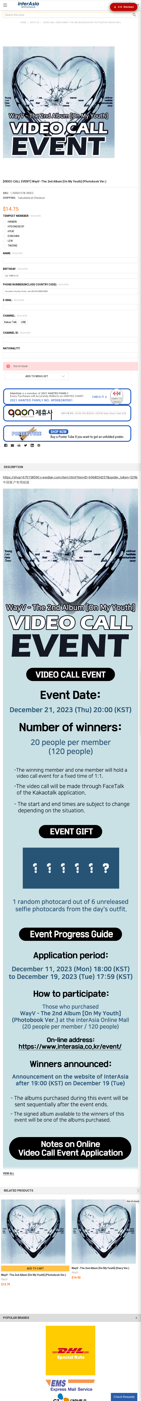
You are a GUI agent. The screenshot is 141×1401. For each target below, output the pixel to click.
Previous (129, 1191)
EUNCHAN (13, 236)
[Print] (19, 445)
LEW (10, 240)
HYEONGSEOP (16, 226)
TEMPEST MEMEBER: (22, 215)
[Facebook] (6, 445)
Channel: (15, 315)
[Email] (12, 445)
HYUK (11, 231)
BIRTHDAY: (15, 268)
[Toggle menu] (5, 5)
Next (137, 1191)
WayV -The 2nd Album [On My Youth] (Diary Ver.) (100, 1268)
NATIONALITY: (11, 348)
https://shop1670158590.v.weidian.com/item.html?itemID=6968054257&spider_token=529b (70, 477)
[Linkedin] (32, 445)
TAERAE (12, 245)
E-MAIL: (13, 300)
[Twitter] (25, 445)
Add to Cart (35, 1268)
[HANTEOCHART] (67, 396)
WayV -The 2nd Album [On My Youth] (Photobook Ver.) (33, 1274)
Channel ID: (17, 332)
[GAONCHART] (67, 413)
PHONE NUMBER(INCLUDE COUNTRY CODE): (36, 284)
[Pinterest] (39, 445)
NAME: (13, 253)
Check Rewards (124, 1396)
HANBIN (12, 221)
